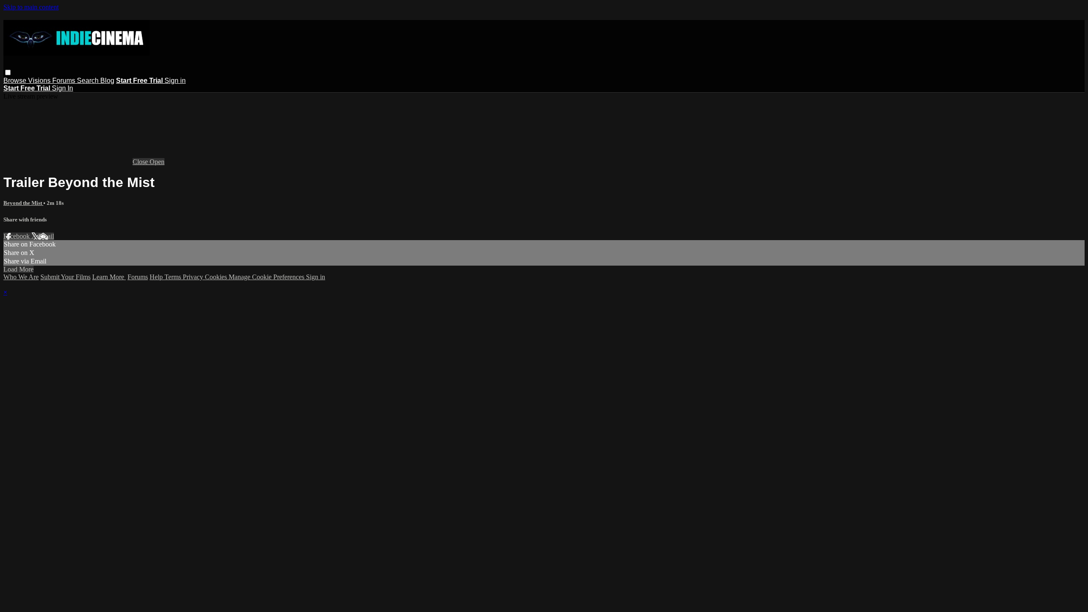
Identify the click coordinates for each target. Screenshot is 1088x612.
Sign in (175, 80)
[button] (8, 72)
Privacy (194, 276)
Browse (15, 80)
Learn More (109, 276)
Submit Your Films (65, 276)
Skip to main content (31, 7)
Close (141, 161)
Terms (173, 276)
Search (88, 80)
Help (157, 276)
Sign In (62, 88)
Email (46, 236)
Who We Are (21, 276)
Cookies (217, 276)
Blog (107, 80)
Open (157, 161)
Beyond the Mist (23, 203)
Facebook (17, 236)
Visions (40, 80)
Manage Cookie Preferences (267, 276)
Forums (64, 80)
